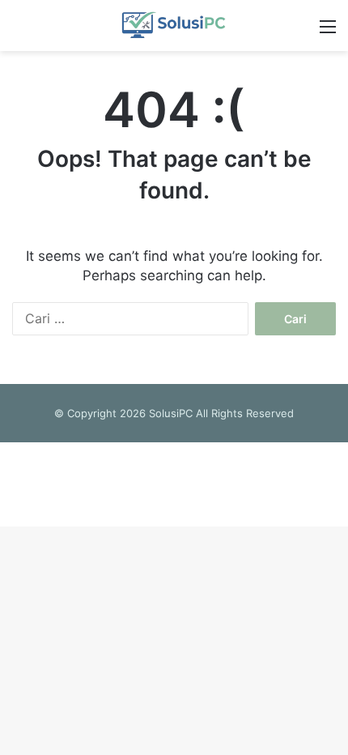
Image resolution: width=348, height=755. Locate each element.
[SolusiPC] (173, 25)
